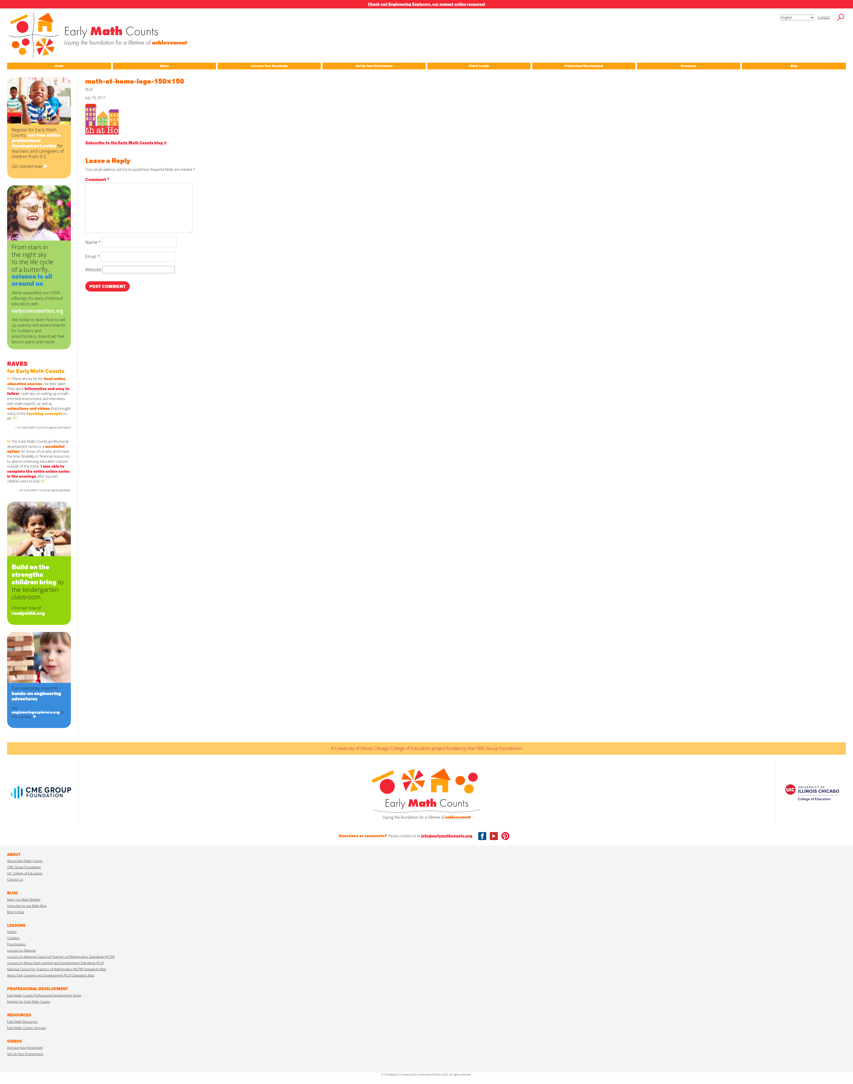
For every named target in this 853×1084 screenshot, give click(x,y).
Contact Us (15, 879)
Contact (823, 17)
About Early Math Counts (25, 861)
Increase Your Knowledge (25, 1048)
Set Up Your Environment (25, 1054)
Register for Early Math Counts (28, 1002)
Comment (97, 180)
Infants (12, 932)
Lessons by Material (21, 950)
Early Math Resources (22, 1022)
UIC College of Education (24, 873)
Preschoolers (16, 944)
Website (93, 270)
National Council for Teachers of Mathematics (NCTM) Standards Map (56, 969)
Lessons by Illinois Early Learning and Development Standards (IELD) (55, 963)
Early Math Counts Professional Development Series (44, 995)
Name (93, 242)
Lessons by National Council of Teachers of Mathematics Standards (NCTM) (61, 957)
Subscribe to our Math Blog (26, 906)
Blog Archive (15, 912)
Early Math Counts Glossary (26, 1028)
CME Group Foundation (24, 867)
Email (92, 256)
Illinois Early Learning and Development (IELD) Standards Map (50, 975)
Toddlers (13, 938)
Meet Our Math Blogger (23, 899)
